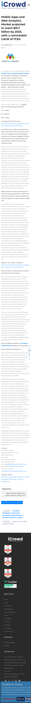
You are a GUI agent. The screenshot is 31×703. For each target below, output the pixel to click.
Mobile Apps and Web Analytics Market (15, 73)
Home (6, 599)
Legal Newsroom (9, 609)
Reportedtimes (17, 515)
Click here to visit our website (12, 502)
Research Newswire (9, 517)
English (19, 517)
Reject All (20, 699)
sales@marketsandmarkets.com (16, 464)
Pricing (7, 615)
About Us (7, 621)
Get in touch (8, 671)
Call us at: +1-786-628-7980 (11, 676)
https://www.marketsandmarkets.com (13, 471)
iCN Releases (8, 628)
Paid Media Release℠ (10, 642)
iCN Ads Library (8, 631)
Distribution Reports (10, 612)
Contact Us (7, 625)
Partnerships (8, 618)
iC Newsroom (8, 605)
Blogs (6, 602)
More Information (9, 699)
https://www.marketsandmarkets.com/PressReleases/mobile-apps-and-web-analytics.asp (15, 479)
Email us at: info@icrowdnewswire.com (14, 674)
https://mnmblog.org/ (16, 466)
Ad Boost (7, 645)
